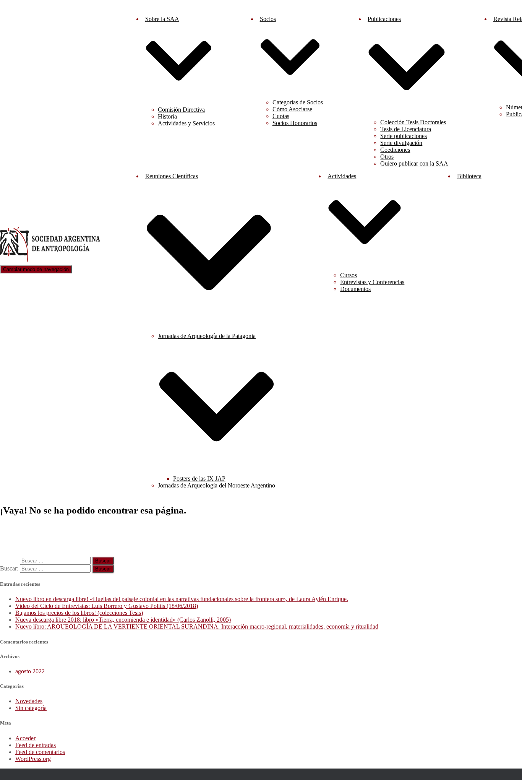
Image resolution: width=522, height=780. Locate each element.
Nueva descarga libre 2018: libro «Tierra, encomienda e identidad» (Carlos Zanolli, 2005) (123, 619)
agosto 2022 (30, 671)
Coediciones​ (395, 149)
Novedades (28, 701)
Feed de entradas (35, 745)
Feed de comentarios (40, 752)
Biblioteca (469, 176)
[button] (178, 97)
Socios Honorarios (294, 123)
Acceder (25, 738)
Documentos (355, 289)
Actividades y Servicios (186, 123)
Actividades (341, 176)
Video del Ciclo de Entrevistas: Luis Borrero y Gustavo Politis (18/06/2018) (106, 606)
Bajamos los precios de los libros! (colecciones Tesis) (79, 612)
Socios (268, 19)
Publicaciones (384, 19)
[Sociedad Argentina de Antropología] (51, 261)
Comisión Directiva (181, 109)
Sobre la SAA (162, 19)
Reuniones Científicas (171, 176)
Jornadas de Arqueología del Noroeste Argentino (216, 485)
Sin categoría (31, 708)
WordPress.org (33, 759)
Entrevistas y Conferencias (372, 282)
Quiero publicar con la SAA (414, 163)
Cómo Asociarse (292, 109)
